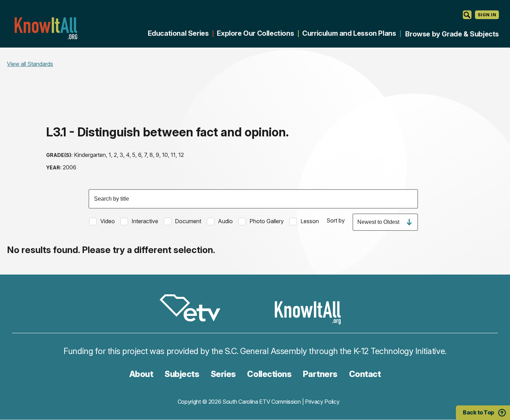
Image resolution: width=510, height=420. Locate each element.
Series (223, 374)
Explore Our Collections (255, 33)
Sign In (487, 14)
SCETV (194, 309)
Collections (269, 374)
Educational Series (178, 33)
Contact (365, 374)
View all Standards (30, 63)
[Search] (467, 14)
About (141, 374)
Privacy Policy (322, 401)
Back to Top (478, 412)
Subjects (181, 374)
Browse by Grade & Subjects (452, 34)
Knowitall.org (45, 28)
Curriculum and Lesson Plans (349, 33)
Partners (320, 374)
